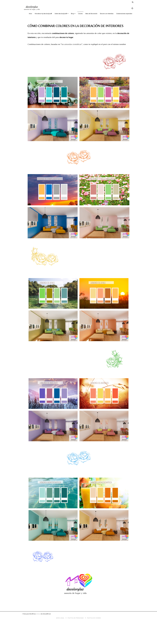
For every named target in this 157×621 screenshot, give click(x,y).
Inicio (30, 13)
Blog (72, 13)
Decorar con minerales (106, 13)
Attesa (38, 614)
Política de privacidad (76, 618)
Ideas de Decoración (91, 13)
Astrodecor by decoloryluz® (43, 13)
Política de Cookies (94, 618)
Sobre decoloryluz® (61, 13)
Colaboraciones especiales (124, 13)
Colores (80, 13)
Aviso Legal (60, 618)
